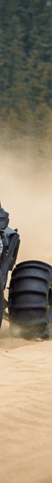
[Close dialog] (49, 3)
